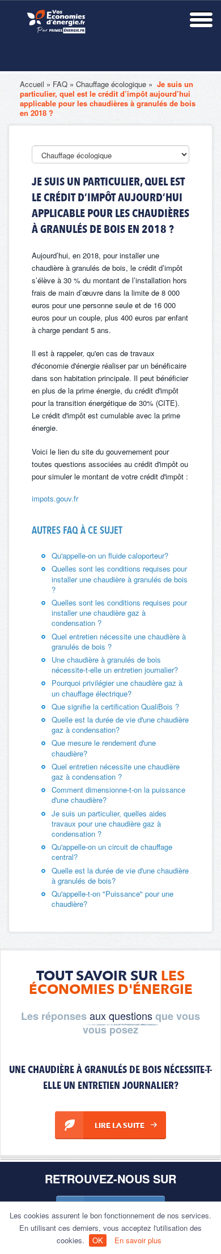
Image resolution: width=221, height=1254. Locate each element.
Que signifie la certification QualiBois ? (115, 706)
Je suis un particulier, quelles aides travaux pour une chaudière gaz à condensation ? (109, 823)
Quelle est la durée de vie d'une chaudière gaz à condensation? (120, 724)
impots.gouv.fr (55, 498)
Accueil (32, 84)
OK (97, 1240)
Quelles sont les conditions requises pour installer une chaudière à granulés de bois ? (120, 578)
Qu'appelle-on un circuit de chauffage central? (112, 851)
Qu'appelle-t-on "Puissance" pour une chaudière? (112, 898)
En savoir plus (138, 1240)
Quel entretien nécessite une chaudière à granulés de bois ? (119, 641)
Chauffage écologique (111, 84)
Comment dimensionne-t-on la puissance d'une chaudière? (118, 794)
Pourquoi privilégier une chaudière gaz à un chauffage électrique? (117, 687)
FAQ (60, 84)
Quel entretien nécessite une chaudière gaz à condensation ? (116, 771)
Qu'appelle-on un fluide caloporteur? (110, 555)
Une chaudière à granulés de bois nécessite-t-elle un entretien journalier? (115, 664)
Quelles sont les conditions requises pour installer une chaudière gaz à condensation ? (119, 612)
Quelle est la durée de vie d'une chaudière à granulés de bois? (120, 875)
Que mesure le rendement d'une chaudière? (104, 747)
